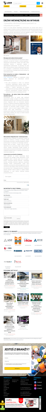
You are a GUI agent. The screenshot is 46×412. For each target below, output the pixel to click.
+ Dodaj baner (39, 6)
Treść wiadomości (7, 207)
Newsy (5, 392)
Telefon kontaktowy (8, 203)
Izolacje (26, 15)
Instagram (39, 388)
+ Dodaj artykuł (22, 6)
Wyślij (6, 227)
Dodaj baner (6, 384)
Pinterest (39, 385)
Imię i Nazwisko (7, 195)
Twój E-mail (6, 199)
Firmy (5, 390)
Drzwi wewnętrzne (8, 77)
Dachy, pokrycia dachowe (18, 15)
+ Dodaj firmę (6, 6)
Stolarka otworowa (35, 11)
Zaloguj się (14, 381)
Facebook (39, 382)
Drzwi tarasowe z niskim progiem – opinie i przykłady (36, 282)
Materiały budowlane (24, 11)
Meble (25, 327)
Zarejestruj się (15, 380)
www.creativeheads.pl (25, 395)
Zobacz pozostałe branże (34, 15)
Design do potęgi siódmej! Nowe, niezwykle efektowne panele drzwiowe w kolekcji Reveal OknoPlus (36, 307)
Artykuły (16, 11)
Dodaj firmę (6, 381)
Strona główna (7, 380)
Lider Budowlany (8, 11)
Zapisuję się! (17, 368)
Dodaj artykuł (7, 383)
